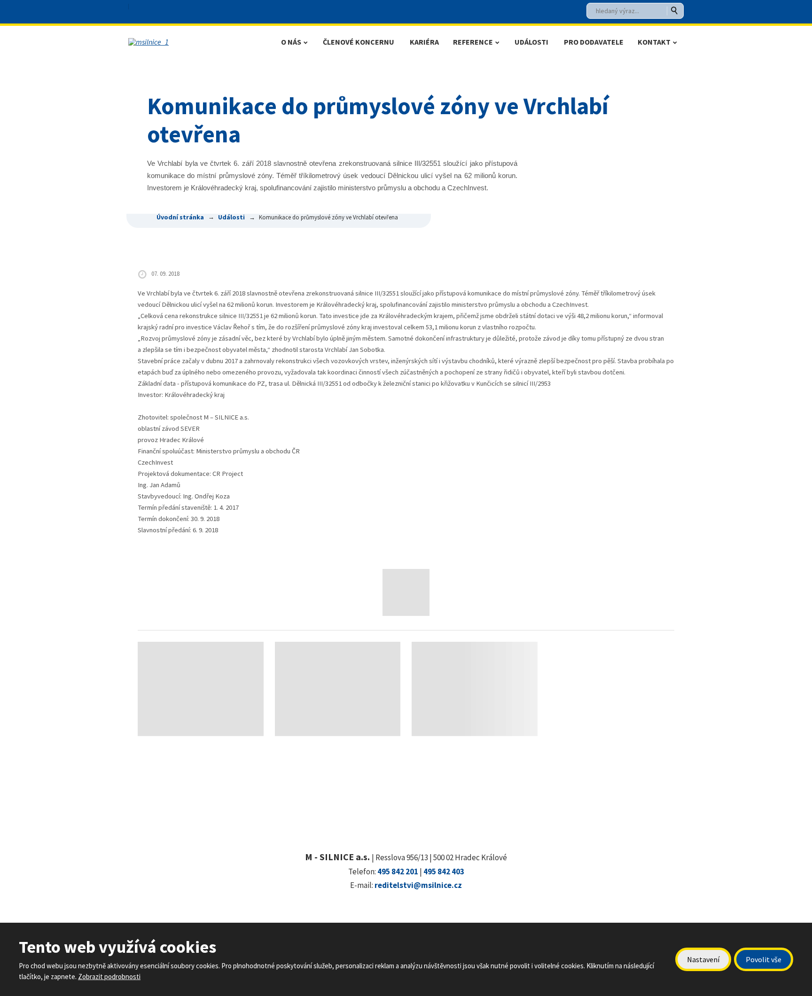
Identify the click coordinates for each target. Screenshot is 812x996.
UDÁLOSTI (531, 42)
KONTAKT (654, 42)
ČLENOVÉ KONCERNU (358, 42)
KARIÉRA (424, 42)
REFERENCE (473, 42)
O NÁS (291, 42)
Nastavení (703, 959)
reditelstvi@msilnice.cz (418, 885)
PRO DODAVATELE (594, 42)
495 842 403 (443, 871)
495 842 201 (397, 871)
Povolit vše (763, 959)
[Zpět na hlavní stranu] (191, 42)
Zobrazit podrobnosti (109, 976)
